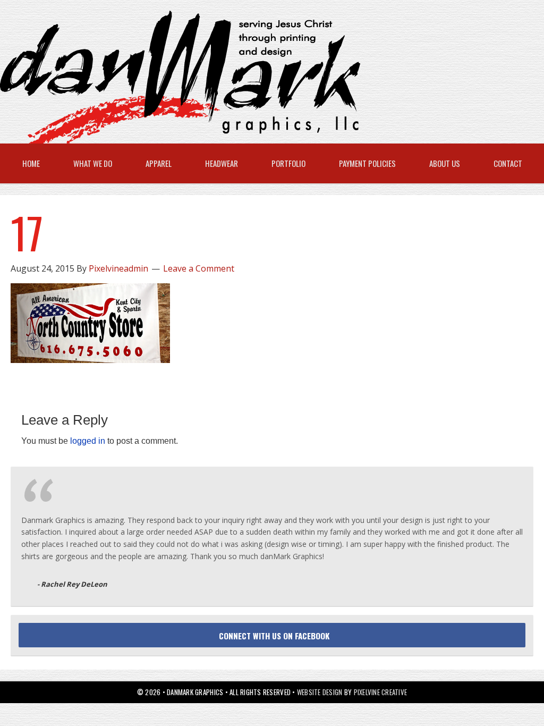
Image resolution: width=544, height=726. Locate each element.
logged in (87, 440)
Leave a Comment (198, 268)
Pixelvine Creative (380, 692)
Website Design (320, 692)
